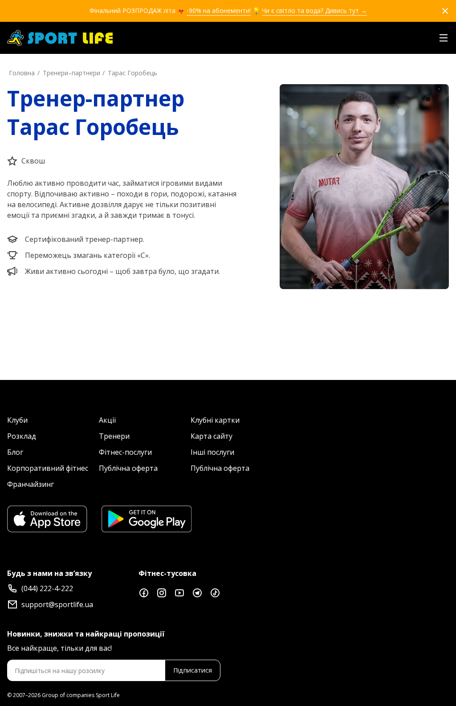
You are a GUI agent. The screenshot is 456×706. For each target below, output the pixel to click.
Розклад (21, 436)
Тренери (114, 436)
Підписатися (192, 670)
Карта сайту (211, 436)
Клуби (17, 420)
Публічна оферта (128, 468)
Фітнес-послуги (125, 452)
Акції (107, 420)
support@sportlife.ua (57, 604)
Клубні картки (215, 420)
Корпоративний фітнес (47, 468)
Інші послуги (212, 452)
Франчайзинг (30, 484)
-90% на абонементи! (219, 10)
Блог (15, 452)
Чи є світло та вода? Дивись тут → (314, 10)
